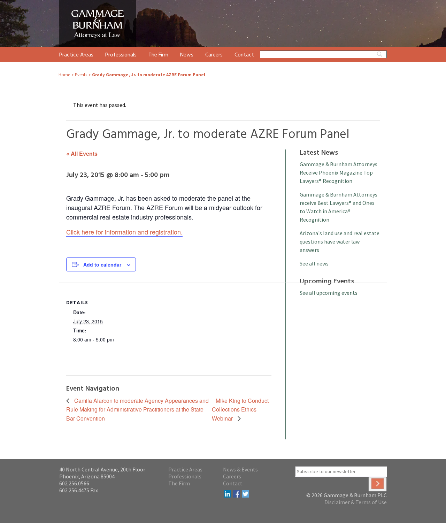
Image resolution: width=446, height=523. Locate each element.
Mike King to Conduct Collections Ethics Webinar (240, 410)
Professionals (121, 55)
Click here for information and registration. (124, 231)
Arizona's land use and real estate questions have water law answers (339, 241)
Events (81, 75)
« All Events (82, 153)
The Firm (158, 55)
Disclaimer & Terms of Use (355, 502)
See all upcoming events (328, 292)
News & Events (240, 469)
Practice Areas (76, 55)
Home (64, 75)
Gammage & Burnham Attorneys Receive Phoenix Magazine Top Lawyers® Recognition (338, 172)
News (186, 55)
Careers (214, 55)
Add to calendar (102, 264)
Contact (244, 55)
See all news (314, 263)
